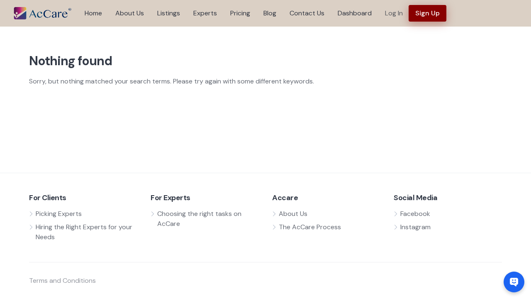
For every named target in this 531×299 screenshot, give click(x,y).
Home (93, 13)
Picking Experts (59, 213)
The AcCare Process (310, 227)
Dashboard (355, 13)
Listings (168, 13)
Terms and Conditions (62, 280)
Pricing (240, 13)
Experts (205, 13)
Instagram (415, 227)
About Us (129, 13)
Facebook (415, 213)
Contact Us (307, 13)
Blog (269, 13)
